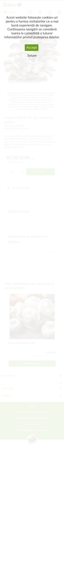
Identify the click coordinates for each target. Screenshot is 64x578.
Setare (32, 55)
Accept (31, 47)
